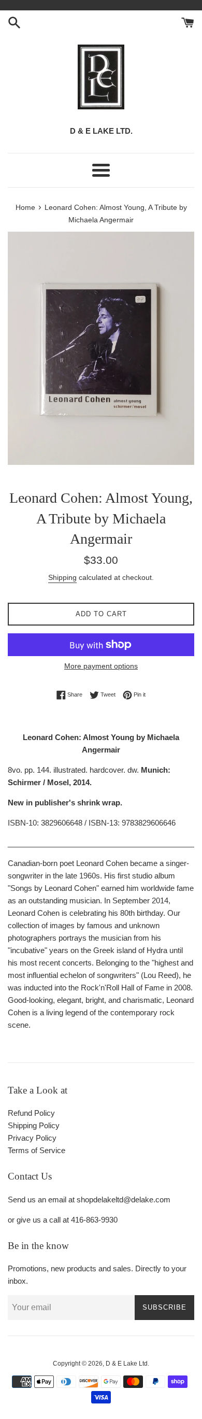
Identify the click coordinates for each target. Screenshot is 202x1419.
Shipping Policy (34, 1125)
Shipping (62, 577)
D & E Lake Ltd (127, 1363)
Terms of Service (36, 1150)
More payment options (101, 666)
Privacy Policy (32, 1137)
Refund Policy (31, 1113)
